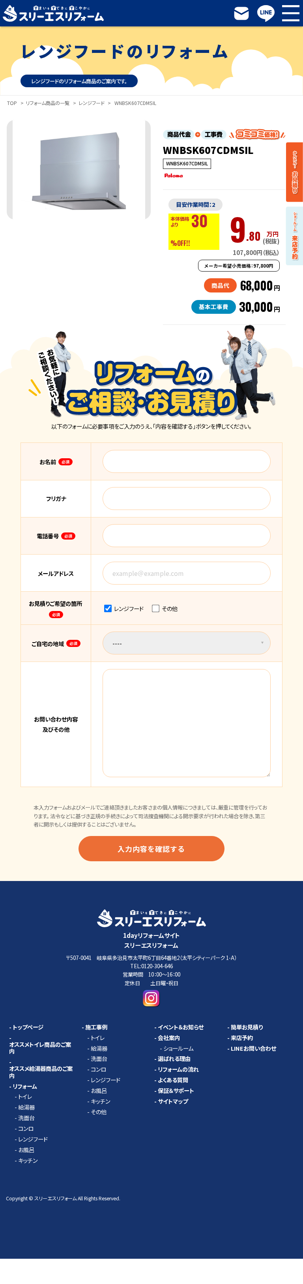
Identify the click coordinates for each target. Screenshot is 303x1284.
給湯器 (26, 1107)
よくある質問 (173, 1079)
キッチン (27, 1160)
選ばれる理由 (174, 1058)
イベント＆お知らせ (181, 1027)
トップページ (28, 1027)
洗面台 (26, 1117)
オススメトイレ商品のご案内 (40, 1048)
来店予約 (242, 1037)
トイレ (25, 1096)
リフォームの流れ (178, 1069)
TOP (12, 103)
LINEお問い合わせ (253, 1048)
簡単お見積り (247, 1027)
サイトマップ (173, 1101)
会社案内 (169, 1037)
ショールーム (178, 1048)
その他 (169, 608)
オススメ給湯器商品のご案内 (41, 1072)
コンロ (26, 1128)
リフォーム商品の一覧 (47, 103)
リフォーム (25, 1086)
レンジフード (91, 103)
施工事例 (96, 1027)
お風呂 (26, 1149)
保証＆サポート (176, 1090)
